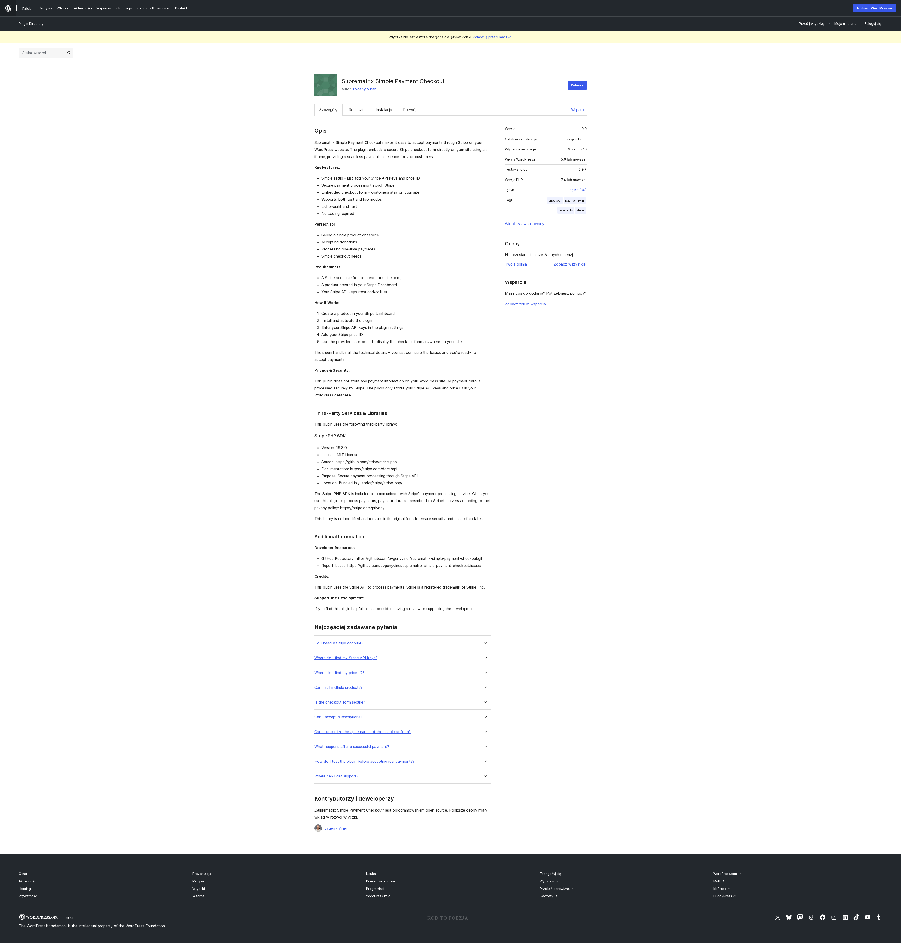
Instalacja (384, 109)
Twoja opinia (516, 264)
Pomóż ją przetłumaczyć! (492, 37)
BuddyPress (724, 896)
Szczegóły (328, 109)
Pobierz (577, 85)
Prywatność (28, 896)
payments (566, 210)
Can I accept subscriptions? (338, 717)
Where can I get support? (336, 776)
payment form (575, 200)
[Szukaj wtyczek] (68, 53)
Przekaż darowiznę (557, 889)
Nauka (371, 874)
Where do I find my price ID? (339, 672)
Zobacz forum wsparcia (525, 304)
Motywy (198, 881)
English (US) (577, 190)
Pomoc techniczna (380, 881)
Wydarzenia (549, 881)
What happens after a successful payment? (351, 746)
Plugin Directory (31, 24)
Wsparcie (579, 109)
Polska (68, 918)
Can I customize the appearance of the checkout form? (362, 732)
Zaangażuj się (550, 874)
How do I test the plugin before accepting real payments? (364, 761)
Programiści (375, 889)
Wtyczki (198, 889)
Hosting (25, 889)
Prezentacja (201, 874)
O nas (23, 874)
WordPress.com (727, 874)
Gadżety (548, 896)
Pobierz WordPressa (874, 8)
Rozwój (409, 109)
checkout (555, 200)
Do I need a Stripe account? (338, 643)
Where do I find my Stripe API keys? (345, 658)
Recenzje (357, 109)
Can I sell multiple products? (338, 687)
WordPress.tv (378, 896)
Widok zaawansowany (524, 223)
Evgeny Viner (364, 89)
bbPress (721, 889)
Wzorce (198, 896)
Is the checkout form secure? (339, 702)
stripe (580, 210)
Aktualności (28, 881)
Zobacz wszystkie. (570, 264)
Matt (718, 881)
